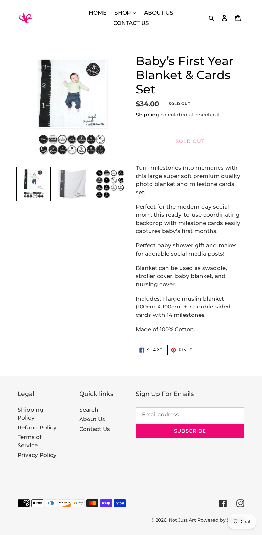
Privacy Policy (37, 455)
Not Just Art (182, 520)
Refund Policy (37, 427)
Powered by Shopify (220, 520)
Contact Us (94, 429)
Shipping (147, 115)
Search (88, 409)
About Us (92, 419)
